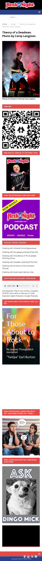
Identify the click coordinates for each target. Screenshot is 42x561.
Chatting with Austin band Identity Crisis (18, 272)
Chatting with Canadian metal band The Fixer (19, 262)
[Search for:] (21, 17)
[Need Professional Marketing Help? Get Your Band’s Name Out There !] (21, 454)
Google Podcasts (31, 296)
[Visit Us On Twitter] (36, 557)
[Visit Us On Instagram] (28, 557)
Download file (7, 291)
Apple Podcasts (17, 296)
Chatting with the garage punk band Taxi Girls (20, 252)
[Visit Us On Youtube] (32, 557)
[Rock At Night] (21, 8)
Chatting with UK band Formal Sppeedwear (19, 248)
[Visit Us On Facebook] (25, 557)
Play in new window (22, 291)
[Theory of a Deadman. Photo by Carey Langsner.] (21, 96)
